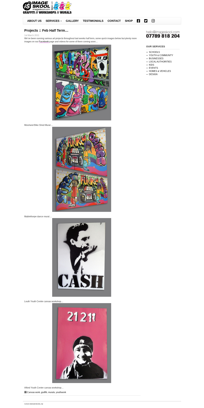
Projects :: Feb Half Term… (46, 30)
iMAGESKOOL (47, 7)
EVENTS (153, 68)
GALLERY (72, 20)
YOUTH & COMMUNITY (161, 55)
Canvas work (33, 392)
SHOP (129, 20)
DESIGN (153, 74)
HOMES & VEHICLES (160, 71)
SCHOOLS (154, 52)
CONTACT (114, 20)
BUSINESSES (156, 58)
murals (51, 392)
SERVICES (53, 20)
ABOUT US (34, 20)
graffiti (44, 392)
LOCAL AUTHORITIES (160, 61)
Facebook (44, 41)
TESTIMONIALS (93, 20)
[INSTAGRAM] (153, 20)
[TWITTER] (145, 20)
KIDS (151, 65)
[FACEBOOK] (138, 20)
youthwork (61, 392)
